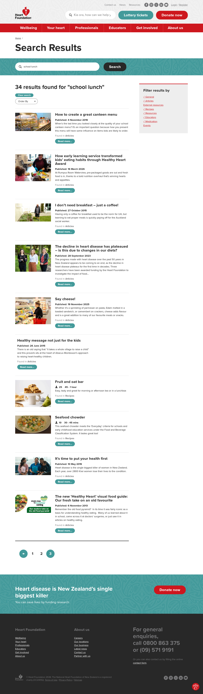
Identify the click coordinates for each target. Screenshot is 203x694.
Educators (117, 28)
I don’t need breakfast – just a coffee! (86, 205)
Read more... (65, 141)
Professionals (86, 28)
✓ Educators (149, 117)
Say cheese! (65, 299)
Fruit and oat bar (69, 381)
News (122, 4)
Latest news (80, 648)
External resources (153, 105)
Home (18, 38)
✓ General (148, 96)
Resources (134, 4)
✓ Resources (150, 113)
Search (115, 67)
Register (183, 4)
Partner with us (82, 656)
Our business (81, 645)
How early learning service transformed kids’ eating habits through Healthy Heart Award (90, 160)
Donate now (172, 15)
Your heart (56, 28)
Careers (78, 638)
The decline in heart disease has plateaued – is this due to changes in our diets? (91, 248)
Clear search (24, 95)
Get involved (147, 28)
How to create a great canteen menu (86, 114)
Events (147, 125)
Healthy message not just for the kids (49, 340)
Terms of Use (51, 680)
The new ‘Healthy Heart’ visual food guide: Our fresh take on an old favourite (91, 498)
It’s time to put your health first (81, 458)
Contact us (110, 4)
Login (174, 4)
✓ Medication (150, 121)
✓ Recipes (148, 109)
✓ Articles (148, 100)
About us (175, 28)
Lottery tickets (136, 15)
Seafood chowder (70, 417)
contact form (140, 662)
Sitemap (78, 680)
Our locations (81, 641)
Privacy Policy (65, 680)
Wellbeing (28, 28)
